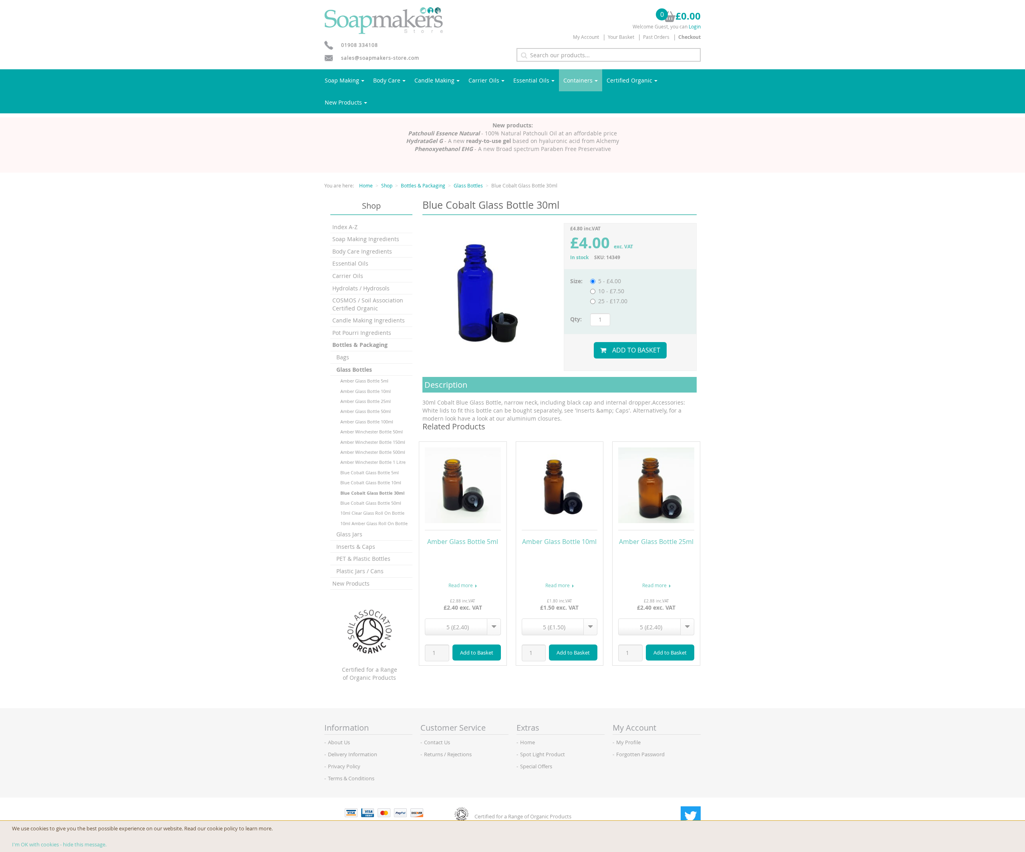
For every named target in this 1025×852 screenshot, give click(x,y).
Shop (386, 185)
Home (366, 185)
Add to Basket (636, 350)
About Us (339, 742)
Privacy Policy (344, 766)
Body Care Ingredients (362, 251)
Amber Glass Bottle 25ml (365, 401)
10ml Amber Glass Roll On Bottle (374, 523)
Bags (342, 357)
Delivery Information (352, 754)
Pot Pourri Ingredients (361, 332)
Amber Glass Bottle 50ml (365, 411)
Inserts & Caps (355, 546)
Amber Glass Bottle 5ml (364, 381)
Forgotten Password (640, 754)
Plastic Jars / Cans (360, 571)
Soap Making (342, 80)
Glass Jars (349, 534)
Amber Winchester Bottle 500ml (372, 452)
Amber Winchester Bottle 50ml (371, 432)
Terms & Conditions (351, 778)
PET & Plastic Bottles (363, 558)
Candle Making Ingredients (368, 320)
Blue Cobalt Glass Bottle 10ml (370, 482)
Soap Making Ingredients (365, 239)
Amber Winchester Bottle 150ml (372, 442)
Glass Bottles (468, 185)
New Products (343, 102)
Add (476, 652)
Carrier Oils (483, 80)
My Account (586, 37)
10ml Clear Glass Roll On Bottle (372, 513)
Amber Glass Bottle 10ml (365, 391)
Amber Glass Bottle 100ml (366, 422)
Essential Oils (531, 80)
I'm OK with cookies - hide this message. (59, 844)
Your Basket (621, 37)
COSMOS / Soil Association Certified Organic (367, 304)
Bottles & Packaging (423, 185)
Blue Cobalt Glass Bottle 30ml (372, 493)
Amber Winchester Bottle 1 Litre (373, 462)
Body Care (386, 80)
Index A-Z (345, 227)
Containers (578, 80)
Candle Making (434, 80)
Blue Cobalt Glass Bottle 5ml (369, 472)
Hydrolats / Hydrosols (361, 288)
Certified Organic (629, 80)
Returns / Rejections (448, 754)
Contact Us (437, 742)
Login (695, 26)
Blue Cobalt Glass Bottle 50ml (370, 503)
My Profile (628, 742)
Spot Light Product (542, 754)
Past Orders (656, 37)
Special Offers (536, 766)
